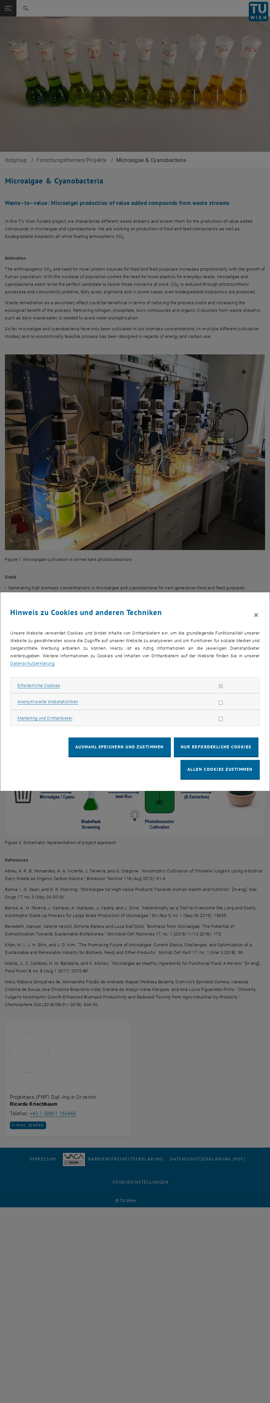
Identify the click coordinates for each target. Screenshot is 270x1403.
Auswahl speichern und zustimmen (119, 747)
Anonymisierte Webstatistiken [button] (47, 701)
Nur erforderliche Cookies (216, 747)
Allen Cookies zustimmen (220, 769)
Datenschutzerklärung (32, 663)
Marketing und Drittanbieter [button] (44, 718)
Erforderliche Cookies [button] (38, 685)
